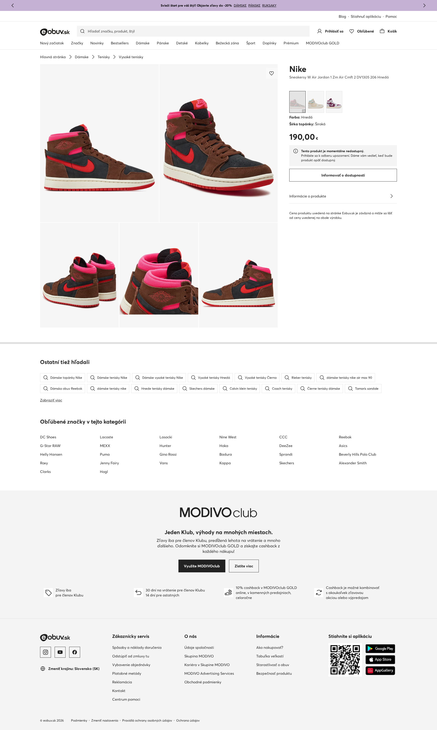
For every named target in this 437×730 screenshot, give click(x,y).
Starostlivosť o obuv (272, 664)
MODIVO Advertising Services (209, 673)
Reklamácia (122, 682)
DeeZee (285, 445)
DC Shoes (48, 437)
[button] (99, 143)
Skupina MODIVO (199, 656)
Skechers (286, 463)
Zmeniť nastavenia (104, 720)
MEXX (105, 445)
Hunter (165, 445)
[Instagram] (45, 652)
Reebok (345, 437)
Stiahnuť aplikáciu (366, 16)
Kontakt (118, 690)
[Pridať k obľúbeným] (272, 73)
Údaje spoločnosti (199, 647)
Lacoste (106, 437)
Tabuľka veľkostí (270, 656)
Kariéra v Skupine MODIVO (207, 664)
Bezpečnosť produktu (274, 673)
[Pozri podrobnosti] (391, 196)
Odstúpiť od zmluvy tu (130, 656)
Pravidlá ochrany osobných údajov (147, 720)
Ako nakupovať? (269, 647)
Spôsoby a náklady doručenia (137, 647)
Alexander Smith (353, 463)
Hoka (223, 445)
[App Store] (380, 659)
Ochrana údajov (188, 720)
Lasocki (166, 437)
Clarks (45, 471)
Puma (105, 454)
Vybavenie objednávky (131, 664)
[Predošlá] (12, 5)
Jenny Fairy (109, 463)
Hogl (104, 471)
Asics (343, 445)
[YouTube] (60, 652)
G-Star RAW (50, 445)
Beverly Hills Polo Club (357, 454)
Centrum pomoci (126, 699)
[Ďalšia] (424, 5)
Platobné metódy (126, 673)
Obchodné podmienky (202, 682)
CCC (283, 437)
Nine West (227, 437)
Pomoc (391, 16)
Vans (164, 463)
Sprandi (285, 454)
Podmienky (79, 720)
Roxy (44, 463)
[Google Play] (380, 648)
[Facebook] (74, 652)
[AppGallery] (380, 670)
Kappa (225, 463)
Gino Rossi (168, 454)
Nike (297, 69)
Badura (225, 454)
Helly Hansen (51, 454)
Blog (342, 16)
